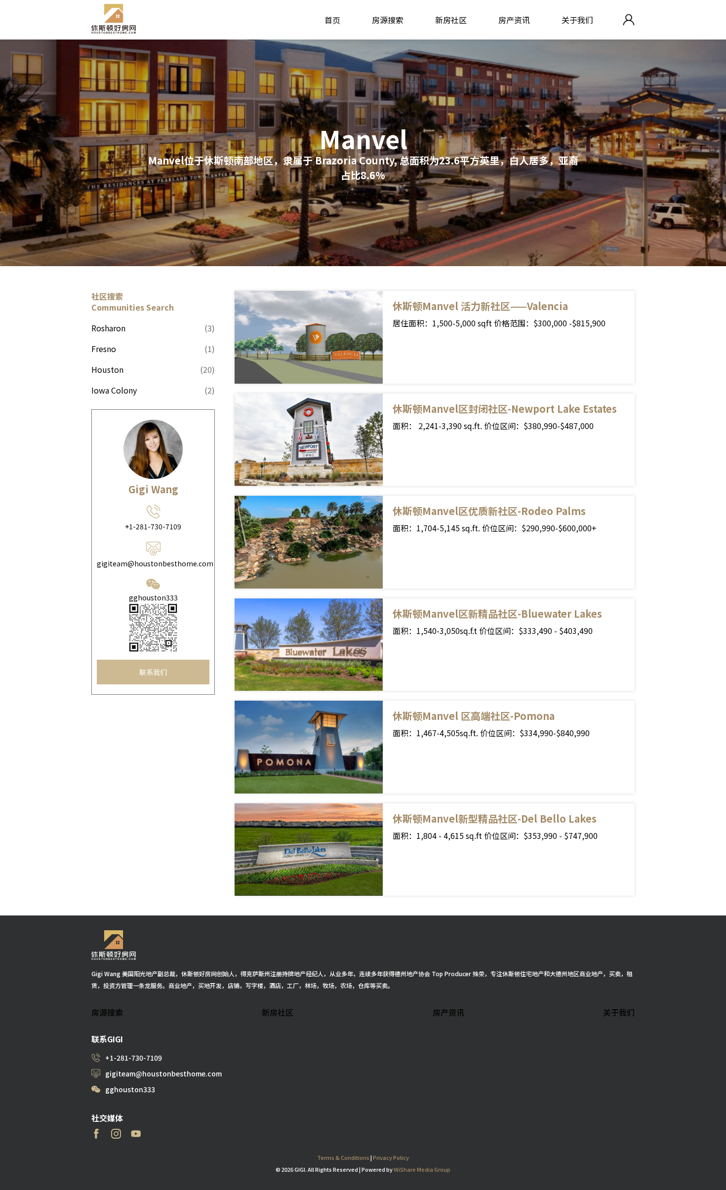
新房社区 (451, 19)
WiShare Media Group (422, 1169)
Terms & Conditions (343, 1157)
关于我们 (577, 19)
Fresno (153, 349)
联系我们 (153, 672)
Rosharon (153, 328)
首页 (332, 19)
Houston (153, 369)
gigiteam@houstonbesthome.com (153, 563)
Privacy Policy (391, 1157)
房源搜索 (387, 19)
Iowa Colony (153, 390)
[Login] (629, 20)
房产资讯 (514, 19)
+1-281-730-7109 (153, 526)
